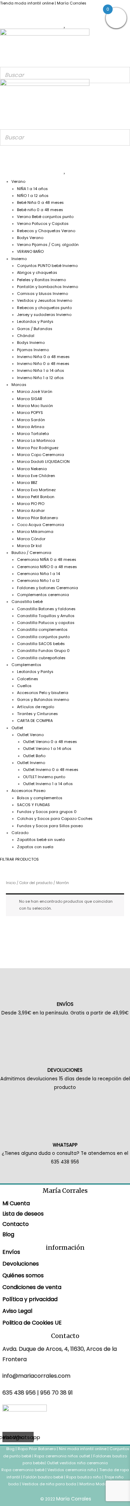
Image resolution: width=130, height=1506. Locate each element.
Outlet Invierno (31, 762)
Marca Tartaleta (33, 433)
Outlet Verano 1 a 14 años (47, 748)
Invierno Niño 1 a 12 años (40, 377)
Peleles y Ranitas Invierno (41, 280)
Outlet (17, 728)
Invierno (19, 258)
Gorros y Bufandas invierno (43, 699)
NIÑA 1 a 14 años (32, 188)
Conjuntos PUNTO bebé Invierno (47, 265)
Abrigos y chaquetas (37, 272)
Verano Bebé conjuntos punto (45, 216)
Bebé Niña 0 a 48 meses (40, 202)
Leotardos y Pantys (35, 321)
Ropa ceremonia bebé (22, 1470)
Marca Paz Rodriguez (38, 447)
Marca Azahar (31, 510)
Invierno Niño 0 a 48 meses (43, 363)
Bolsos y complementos (39, 798)
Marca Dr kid (29, 545)
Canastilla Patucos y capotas (46, 622)
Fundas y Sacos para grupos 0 (47, 811)
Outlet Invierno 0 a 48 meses (50, 769)
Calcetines (27, 679)
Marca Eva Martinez (36, 490)
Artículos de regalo (35, 707)
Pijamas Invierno (33, 350)
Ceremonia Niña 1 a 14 (38, 573)
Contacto (15, 1224)
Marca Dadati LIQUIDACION (43, 461)
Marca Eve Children (36, 475)
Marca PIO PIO (30, 503)
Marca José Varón (34, 391)
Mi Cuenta (16, 1203)
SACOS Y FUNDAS (33, 805)
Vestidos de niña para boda (49, 1484)
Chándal (25, 335)
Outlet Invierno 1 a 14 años (48, 783)
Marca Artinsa (30, 426)
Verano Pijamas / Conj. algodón (48, 244)
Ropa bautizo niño (83, 1477)
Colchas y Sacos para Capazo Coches (55, 818)
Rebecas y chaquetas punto (44, 307)
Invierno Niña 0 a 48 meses (43, 356)
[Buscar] (123, 75)
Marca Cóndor (31, 539)
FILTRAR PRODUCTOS (19, 859)
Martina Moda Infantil (100, 1484)
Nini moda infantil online (83, 1448)
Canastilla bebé (27, 601)
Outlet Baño (34, 756)
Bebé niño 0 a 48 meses (40, 209)
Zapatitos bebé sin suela (41, 839)
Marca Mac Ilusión (35, 405)
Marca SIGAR (29, 399)
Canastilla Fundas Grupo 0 (43, 650)
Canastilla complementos (42, 629)
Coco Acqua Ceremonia (40, 524)
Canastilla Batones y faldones (46, 609)
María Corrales (73, 1498)
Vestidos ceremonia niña (71, 1470)
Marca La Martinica (36, 440)
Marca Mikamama (35, 531)
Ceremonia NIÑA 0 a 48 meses (46, 559)
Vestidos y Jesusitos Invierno (44, 300)
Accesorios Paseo (28, 790)
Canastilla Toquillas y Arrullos (46, 615)
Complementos (26, 664)
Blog (8, 1234)
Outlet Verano (30, 734)
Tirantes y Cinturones (37, 713)
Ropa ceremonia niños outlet (62, 1456)
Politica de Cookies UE (32, 1323)
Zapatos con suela (35, 847)
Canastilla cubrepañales (41, 658)
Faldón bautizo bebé (43, 1477)
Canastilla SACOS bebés (41, 643)
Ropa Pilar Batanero (37, 1448)
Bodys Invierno (31, 342)
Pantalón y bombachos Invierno (47, 286)
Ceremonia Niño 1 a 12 (38, 580)
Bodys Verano (30, 237)
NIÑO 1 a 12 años (33, 195)
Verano (18, 181)
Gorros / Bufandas (34, 328)
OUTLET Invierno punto (44, 777)
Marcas (18, 384)
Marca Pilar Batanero (37, 518)
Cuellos (24, 685)
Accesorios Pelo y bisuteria (42, 692)
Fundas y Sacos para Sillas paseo (50, 826)
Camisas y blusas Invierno (42, 293)
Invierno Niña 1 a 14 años (40, 370)
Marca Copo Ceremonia (40, 454)
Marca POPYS (30, 412)
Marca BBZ (27, 482)
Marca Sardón (31, 420)
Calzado (19, 832)
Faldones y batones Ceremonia (47, 588)
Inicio (11, 882)
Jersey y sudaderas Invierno (44, 314)
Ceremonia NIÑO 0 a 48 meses (47, 566)
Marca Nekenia (32, 469)
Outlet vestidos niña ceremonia (77, 1463)
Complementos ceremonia (43, 594)
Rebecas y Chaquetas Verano (46, 231)
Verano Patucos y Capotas (43, 223)
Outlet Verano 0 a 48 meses (50, 741)
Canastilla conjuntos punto (43, 637)
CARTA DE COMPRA (35, 720)
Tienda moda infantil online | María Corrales (43, 3)
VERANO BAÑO (30, 251)
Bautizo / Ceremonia (31, 552)
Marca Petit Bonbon (35, 496)
